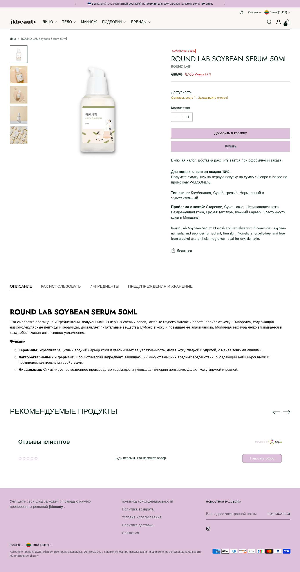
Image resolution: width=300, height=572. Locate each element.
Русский (253, 12)
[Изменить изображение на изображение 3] (18, 95)
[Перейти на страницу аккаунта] (278, 22)
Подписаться (278, 514)
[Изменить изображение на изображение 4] (18, 115)
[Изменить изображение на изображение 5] (18, 135)
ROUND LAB (180, 66)
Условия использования (141, 517)
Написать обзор (262, 458)
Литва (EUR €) (278, 12)
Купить (230, 146)
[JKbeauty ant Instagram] (242, 12)
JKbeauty (47, 552)
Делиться (184, 250)
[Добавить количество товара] (188, 117)
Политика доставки (137, 525)
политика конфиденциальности (147, 501)
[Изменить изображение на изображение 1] (18, 54)
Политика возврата (138, 509)
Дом (13, 38)
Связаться (130, 533)
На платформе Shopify (24, 556)
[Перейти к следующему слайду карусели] (286, 411)
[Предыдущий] (75, 3)
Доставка (205, 160)
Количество (180, 108)
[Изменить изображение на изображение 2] (18, 74)
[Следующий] (225, 3)
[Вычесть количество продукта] (175, 117)
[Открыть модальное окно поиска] (269, 22)
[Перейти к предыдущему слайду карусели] (276, 412)
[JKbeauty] (23, 22)
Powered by (262, 442)
